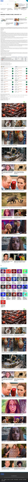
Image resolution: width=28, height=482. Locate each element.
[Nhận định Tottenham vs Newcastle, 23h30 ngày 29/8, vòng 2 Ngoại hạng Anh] (14, 287)
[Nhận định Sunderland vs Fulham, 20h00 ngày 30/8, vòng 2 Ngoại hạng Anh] (19, 271)
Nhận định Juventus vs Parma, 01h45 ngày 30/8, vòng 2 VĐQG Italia (14, 282)
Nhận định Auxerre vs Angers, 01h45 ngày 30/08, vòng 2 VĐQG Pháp (25, 282)
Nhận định (2, 12)
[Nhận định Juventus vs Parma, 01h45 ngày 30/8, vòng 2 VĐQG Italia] (14, 279)
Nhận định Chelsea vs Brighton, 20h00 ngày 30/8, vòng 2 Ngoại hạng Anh (3, 282)
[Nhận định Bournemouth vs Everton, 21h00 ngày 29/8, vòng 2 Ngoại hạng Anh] (19, 294)
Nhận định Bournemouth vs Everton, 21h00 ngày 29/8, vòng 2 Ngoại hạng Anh (19, 298)
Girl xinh (8, 479)
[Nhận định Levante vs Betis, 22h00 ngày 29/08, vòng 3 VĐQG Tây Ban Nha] (14, 294)
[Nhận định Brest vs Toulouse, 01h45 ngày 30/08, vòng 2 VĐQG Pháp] (3, 287)
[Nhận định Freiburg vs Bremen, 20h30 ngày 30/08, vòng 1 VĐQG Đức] (14, 271)
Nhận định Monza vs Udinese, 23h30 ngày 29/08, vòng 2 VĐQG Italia (19, 290)
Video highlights (16, 479)
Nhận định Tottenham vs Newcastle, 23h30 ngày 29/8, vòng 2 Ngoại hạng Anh (14, 290)
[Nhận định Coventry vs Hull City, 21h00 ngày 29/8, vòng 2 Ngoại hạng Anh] (24, 294)
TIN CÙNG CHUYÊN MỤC (4, 268)
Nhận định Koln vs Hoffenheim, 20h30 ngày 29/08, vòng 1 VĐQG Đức (3, 305)
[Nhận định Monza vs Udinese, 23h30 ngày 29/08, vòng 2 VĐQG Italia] (19, 287)
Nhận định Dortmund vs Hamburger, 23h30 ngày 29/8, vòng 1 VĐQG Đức (8, 298)
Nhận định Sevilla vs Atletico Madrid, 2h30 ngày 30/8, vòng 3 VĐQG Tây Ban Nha (8, 282)
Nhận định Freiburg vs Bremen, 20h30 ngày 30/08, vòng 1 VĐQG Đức (14, 275)
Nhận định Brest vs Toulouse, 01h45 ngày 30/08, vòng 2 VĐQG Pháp (3, 290)
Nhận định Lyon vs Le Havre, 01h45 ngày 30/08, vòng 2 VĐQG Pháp (19, 282)
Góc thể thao (20, 479)
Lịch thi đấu (11, 479)
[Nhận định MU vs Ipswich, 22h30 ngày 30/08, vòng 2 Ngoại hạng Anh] (3, 271)
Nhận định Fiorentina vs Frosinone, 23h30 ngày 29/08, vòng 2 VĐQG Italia (25, 290)
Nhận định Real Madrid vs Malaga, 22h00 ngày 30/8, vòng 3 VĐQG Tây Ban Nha (8, 275)
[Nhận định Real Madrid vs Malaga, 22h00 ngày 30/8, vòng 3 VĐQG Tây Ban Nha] (8, 271)
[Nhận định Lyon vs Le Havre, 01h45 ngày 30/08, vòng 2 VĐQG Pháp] (19, 279)
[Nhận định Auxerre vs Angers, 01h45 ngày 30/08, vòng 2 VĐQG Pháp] (24, 279)
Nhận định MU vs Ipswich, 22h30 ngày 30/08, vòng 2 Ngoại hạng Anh (3, 275)
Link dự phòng (3, 480)
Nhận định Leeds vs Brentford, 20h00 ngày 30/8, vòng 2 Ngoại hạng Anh (25, 275)
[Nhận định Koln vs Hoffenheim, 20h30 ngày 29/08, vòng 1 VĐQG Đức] (3, 302)
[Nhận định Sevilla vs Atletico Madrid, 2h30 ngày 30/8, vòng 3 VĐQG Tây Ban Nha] (8, 279)
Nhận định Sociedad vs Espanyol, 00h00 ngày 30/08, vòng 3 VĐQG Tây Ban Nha (8, 290)
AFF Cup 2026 (24, 479)
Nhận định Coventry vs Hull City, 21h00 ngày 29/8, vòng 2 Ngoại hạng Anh (25, 298)
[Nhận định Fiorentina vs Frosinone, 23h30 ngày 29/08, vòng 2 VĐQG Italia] (24, 287)
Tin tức (2, 479)
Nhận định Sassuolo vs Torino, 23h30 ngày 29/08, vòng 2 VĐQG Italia (3, 298)
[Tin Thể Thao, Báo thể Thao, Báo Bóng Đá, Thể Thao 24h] (3, 1)
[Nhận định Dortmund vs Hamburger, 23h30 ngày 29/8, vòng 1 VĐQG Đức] (8, 294)
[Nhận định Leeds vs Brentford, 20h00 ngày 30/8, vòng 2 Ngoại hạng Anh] (24, 271)
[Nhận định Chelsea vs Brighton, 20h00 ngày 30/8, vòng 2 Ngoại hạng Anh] (3, 279)
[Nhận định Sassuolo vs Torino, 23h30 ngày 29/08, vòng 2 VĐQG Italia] (3, 294)
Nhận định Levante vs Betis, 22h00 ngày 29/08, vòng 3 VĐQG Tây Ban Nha (14, 298)
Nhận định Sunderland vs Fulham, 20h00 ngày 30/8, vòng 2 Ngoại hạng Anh (19, 275)
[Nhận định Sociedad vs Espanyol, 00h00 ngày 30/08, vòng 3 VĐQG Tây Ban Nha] (8, 287)
